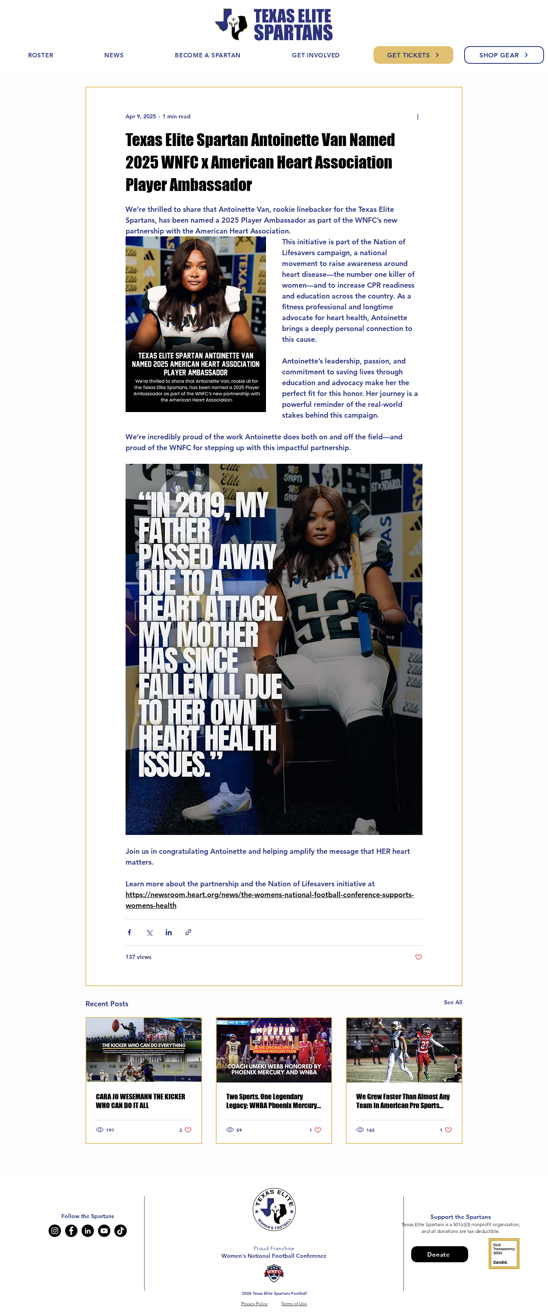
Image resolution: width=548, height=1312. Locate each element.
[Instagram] (55, 1231)
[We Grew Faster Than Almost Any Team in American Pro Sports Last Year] (404, 1050)
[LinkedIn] (87, 1231)
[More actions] (417, 116)
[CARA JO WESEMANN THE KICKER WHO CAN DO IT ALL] (143, 1050)
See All (453, 1002)
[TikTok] (120, 1231)
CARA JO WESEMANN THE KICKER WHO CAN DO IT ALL (140, 1101)
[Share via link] (188, 932)
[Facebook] (71, 1231)
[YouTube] (104, 1231)
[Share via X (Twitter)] (149, 932)
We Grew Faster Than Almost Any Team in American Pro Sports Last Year (403, 1101)
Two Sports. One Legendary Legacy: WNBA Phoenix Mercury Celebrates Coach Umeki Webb (271, 1101)
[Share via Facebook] (129, 932)
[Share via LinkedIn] (169, 932)
